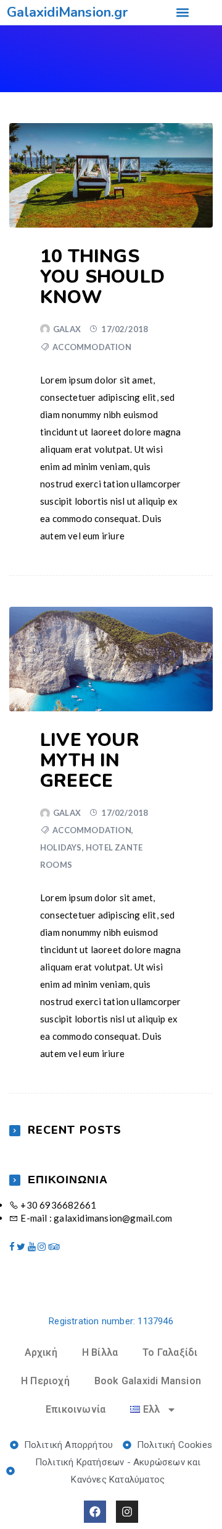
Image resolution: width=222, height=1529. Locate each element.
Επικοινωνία (75, 1409)
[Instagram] (127, 1512)
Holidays (61, 847)
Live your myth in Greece (89, 760)
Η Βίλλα (100, 1352)
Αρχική (41, 1352)
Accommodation (91, 347)
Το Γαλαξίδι (169, 1352)
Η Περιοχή (45, 1381)
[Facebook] (95, 1512)
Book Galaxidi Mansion (147, 1381)
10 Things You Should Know (102, 277)
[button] (182, 12)
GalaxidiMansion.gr (67, 12)
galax (67, 329)
